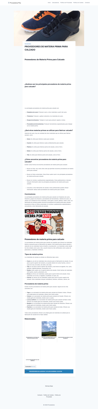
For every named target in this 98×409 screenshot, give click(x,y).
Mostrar (33, 366)
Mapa (51, 386)
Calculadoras (55, 2)
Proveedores (28, 43)
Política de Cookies (78, 2)
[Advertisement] (49, 71)
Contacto (87, 2)
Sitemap (47, 386)
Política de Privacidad (66, 2)
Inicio (49, 2)
